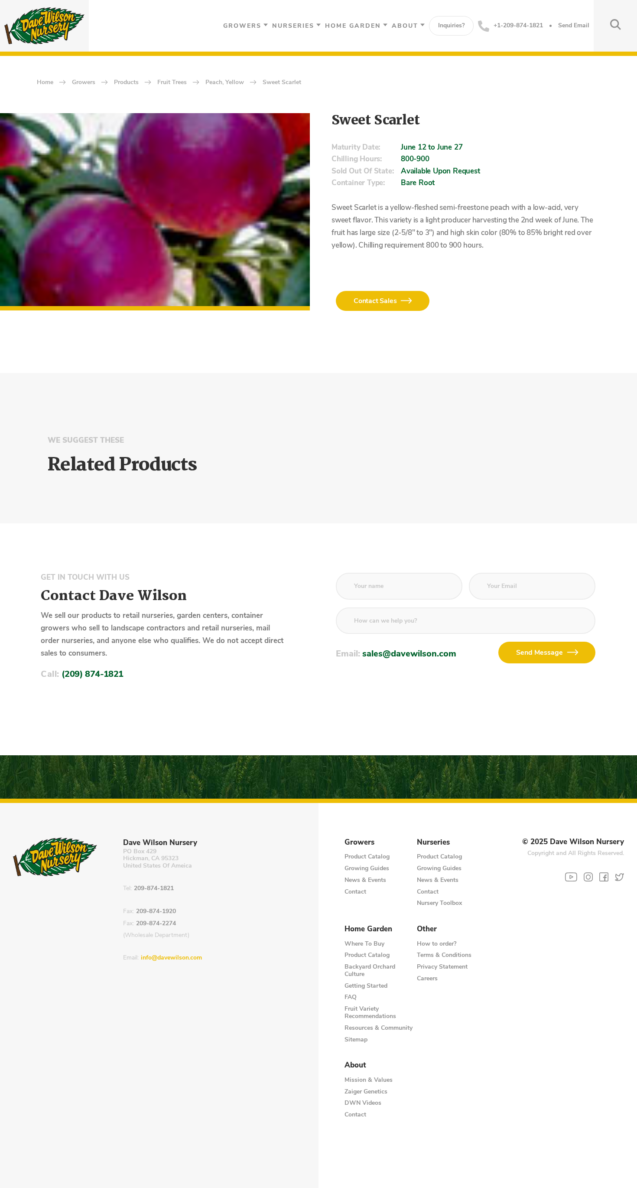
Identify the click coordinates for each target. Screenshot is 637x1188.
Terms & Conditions (444, 955)
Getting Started (365, 986)
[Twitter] (619, 876)
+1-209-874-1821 (518, 25)
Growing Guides (366, 868)
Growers (242, 26)
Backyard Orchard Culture (369, 970)
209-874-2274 (156, 923)
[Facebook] (603, 876)
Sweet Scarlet (282, 82)
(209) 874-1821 (93, 674)
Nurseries (293, 26)
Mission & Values (368, 1080)
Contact (355, 892)
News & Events (365, 880)
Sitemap (355, 1039)
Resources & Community (378, 1028)
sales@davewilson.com (409, 653)
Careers (427, 978)
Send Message (539, 652)
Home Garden (353, 26)
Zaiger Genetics (365, 1091)
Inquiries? (451, 25)
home (45, 82)
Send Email (573, 25)
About (405, 26)
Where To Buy (364, 944)
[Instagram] (588, 876)
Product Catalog (367, 856)
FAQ (350, 997)
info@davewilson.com (171, 958)
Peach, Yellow (224, 82)
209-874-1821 (154, 888)
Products (126, 82)
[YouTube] (571, 877)
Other (427, 929)
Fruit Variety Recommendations (370, 1012)
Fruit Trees (172, 82)
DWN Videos (362, 1103)
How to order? (436, 944)
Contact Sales (375, 301)
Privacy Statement (442, 967)
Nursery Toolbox (439, 903)
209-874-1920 (156, 911)
